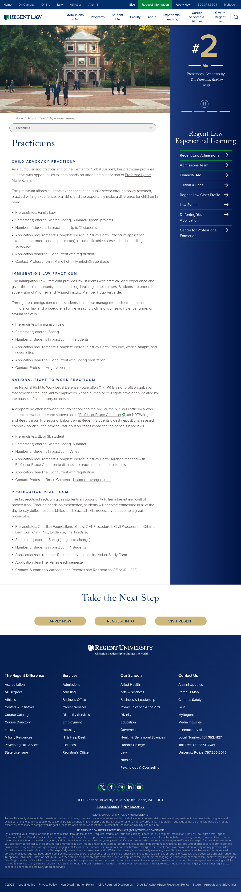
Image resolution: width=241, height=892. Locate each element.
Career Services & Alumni (197, 17)
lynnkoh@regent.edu (92, 261)
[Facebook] (111, 787)
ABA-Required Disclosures (115, 885)
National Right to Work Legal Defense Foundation (58, 387)
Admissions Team (194, 165)
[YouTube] (139, 787)
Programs (98, 17)
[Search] (236, 17)
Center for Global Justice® (94, 169)
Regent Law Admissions (199, 155)
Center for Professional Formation (198, 233)
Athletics (75, 5)
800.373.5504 (207, 5)
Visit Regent (180, 621)
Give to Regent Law (220, 17)
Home (8, 5)
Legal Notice (26, 885)
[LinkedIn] (130, 787)
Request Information (155, 5)
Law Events (189, 204)
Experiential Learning (171, 17)
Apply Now (183, 5)
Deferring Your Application (192, 217)
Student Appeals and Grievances (215, 885)
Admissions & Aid (75, 17)
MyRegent (230, 5)
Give (132, 5)
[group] (206, 59)
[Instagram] (120, 787)
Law (60, 5)
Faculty (135, 17)
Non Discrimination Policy (77, 885)
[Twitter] (102, 787)
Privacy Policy (48, 885)
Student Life (117, 17)
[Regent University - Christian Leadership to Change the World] (120, 650)
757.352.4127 (134, 807)
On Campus (26, 5)
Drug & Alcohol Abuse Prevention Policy (163, 885)
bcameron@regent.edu (92, 479)
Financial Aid (190, 175)
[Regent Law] (31, 17)
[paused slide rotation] (205, 104)
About (152, 17)
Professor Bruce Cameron (100, 414)
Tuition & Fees (191, 185)
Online (45, 5)
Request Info (120, 621)
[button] (186, 111)
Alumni (93, 5)
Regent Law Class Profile (200, 195)
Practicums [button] (22, 128)
